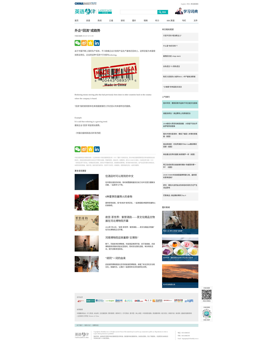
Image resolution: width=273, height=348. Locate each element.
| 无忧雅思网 (103, 313)
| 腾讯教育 (111, 313)
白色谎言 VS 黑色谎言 (171, 66)
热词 (100, 21)
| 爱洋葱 (132, 313)
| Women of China (93, 316)
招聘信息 (96, 325)
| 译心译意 (138, 313)
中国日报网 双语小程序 (206, 314)
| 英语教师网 (156, 313)
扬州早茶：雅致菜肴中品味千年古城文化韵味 (180, 103)
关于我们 (80, 325)
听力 (157, 21)
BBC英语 (170, 21)
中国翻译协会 (81, 313)
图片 (134, 21)
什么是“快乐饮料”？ (170, 46)
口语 (111, 21)
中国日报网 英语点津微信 (207, 294)
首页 (76, 21)
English (183, 4)
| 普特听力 (118, 313)
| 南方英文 (164, 313)
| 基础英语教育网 (186, 313)
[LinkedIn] (97, 43)
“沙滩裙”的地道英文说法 (172, 87)
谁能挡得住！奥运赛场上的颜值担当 (176, 113)
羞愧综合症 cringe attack (172, 56)
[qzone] (90, 43)
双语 (88, 21)
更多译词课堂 (80, 171)
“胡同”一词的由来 (115, 258)
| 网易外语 (171, 313)
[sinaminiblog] (84, 43)
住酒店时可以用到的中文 (119, 176)
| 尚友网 (96, 313)
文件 (195, 21)
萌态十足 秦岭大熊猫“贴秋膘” (173, 231)
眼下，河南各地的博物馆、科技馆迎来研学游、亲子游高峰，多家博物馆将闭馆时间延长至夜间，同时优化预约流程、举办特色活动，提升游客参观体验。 (130, 246)
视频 (146, 21)
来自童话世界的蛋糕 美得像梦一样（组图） (179, 154)
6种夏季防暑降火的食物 (118, 196)
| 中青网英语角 (147, 313)
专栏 (184, 21)
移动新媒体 (194, 4)
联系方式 (88, 325)
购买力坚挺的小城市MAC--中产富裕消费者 (179, 77)
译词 (123, 21)
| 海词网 (178, 313)
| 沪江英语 (89, 313)
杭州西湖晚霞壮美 (169, 284)
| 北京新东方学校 (82, 316)
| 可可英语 (125, 313)
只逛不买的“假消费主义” (172, 36)
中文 (188, 4)
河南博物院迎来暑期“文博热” (121, 237)
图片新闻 (166, 207)
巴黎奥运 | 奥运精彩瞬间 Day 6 (174, 195)
